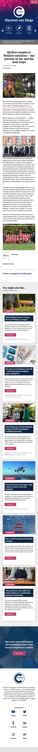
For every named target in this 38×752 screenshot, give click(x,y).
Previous (2, 30)
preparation (13, 454)
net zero (22, 509)
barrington (14, 339)
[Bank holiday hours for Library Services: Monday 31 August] (19, 303)
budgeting (7, 395)
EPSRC (17, 509)
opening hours (24, 339)
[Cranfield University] (19, 6)
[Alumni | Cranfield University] (29, 28)
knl (19, 339)
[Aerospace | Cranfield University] (8, 28)
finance (19, 397)
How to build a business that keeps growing (19, 540)
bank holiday (8, 339)
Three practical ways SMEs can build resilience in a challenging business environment (18, 593)
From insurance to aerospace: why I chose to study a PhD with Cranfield (19, 486)
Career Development (23, 453)
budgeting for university (17, 395)
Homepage (6, 41)
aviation (13, 509)
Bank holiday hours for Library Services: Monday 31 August (18, 318)
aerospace (7, 509)
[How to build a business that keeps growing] (19, 524)
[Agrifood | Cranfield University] (19, 28)
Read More (10, 335)
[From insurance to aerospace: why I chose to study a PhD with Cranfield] (19, 470)
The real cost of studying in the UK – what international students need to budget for (19, 371)
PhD (26, 509)
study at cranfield (21, 454)
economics (13, 397)
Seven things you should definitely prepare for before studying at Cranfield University (19, 429)
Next (35, 30)
